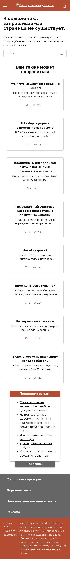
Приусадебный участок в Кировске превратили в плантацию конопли (35, 210)
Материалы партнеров (24, 479)
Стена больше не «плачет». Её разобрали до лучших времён (36, 406)
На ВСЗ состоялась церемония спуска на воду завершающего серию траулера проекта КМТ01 (37, 423)
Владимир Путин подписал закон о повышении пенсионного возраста (35, 167)
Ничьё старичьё (35, 250)
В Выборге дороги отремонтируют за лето (35, 125)
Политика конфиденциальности (31, 501)
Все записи (35, 464)
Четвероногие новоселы (35, 321)
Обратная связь (19, 490)
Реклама (13, 512)
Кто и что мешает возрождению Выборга (35, 86)
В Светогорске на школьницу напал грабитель (35, 358)
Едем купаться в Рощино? (35, 285)
